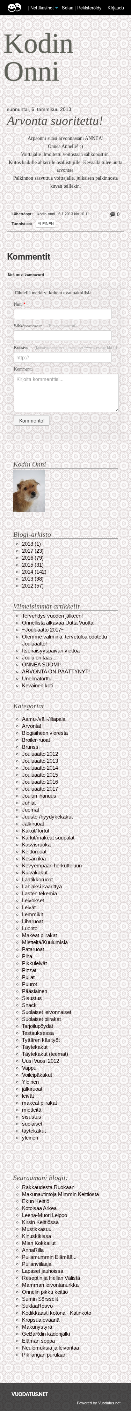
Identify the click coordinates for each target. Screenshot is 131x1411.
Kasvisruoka (36, 845)
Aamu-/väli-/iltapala (43, 719)
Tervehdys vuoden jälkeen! (52, 616)
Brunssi (30, 747)
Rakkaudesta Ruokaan (48, 1187)
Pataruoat (33, 949)
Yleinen (46, 224)
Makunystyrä (37, 1327)
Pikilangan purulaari (44, 1355)
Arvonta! (31, 726)
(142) (34, 572)
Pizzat (29, 970)
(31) (33, 565)
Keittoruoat (34, 851)
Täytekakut (35, 1047)
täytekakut (34, 1131)
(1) (31, 544)
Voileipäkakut (37, 1075)
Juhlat (29, 803)
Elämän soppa (38, 1341)
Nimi (20, 304)
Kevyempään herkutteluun (52, 865)
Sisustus (32, 998)
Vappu (29, 1068)
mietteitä (31, 1110)
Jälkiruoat (33, 824)
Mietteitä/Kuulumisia (45, 942)
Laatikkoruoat (37, 879)
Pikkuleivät (34, 963)
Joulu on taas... (39, 657)
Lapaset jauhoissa (42, 1271)
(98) (33, 579)
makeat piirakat (39, 1103)
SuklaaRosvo (37, 1306)
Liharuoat (32, 921)
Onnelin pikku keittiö (45, 1292)
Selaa (68, 7)
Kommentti (23, 369)
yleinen (30, 1138)
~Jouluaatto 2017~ (43, 630)
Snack (29, 1005)
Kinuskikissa (36, 1236)
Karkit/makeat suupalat (48, 838)
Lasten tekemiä (39, 893)
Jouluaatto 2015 (40, 775)
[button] (56, 8)
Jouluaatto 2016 (40, 782)
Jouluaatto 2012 (40, 754)
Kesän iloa (34, 858)
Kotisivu (65, 347)
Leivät (29, 907)
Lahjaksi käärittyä (42, 886)
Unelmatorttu (36, 678)
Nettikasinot (42, 7)
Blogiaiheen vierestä (45, 733)
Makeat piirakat (39, 935)
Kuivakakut (35, 872)
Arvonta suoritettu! (55, 120)
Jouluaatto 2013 (40, 761)
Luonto (29, 928)
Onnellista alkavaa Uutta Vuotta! (58, 623)
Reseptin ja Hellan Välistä (51, 1278)
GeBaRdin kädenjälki (46, 1334)
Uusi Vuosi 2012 (40, 1061)
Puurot (29, 984)
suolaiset (32, 1124)
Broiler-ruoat (36, 740)
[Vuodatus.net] (30, 1394)
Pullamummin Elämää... (49, 1257)
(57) (33, 586)
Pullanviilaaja (36, 1264)
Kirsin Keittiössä (40, 1222)
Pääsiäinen (34, 991)
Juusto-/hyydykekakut (47, 817)
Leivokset (33, 900)
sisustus (31, 1117)
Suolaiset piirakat (41, 1019)
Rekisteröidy (89, 7)
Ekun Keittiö (35, 1201)
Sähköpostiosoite (45, 326)
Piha (27, 956)
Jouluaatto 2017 (40, 789)
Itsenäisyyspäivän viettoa (51, 651)
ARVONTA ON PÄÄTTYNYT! (56, 671)
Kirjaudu (116, 7)
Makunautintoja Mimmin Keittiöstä (60, 1194)
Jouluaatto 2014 (40, 768)
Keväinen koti (37, 685)
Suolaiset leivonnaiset (46, 1012)
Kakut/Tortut (35, 831)
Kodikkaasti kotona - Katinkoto (56, 1313)
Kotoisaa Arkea (39, 1208)
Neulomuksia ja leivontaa (50, 1348)
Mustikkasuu (36, 1229)
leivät (28, 1096)
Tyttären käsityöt (41, 1040)
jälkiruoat (32, 1089)
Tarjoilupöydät (37, 1026)
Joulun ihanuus (39, 796)
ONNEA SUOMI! (41, 664)
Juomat (30, 810)
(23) (33, 551)
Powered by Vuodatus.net (99, 1402)
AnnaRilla (33, 1250)
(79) (33, 558)
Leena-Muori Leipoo (44, 1215)
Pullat (28, 977)
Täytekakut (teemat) (45, 1054)
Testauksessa (38, 1033)
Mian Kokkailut (39, 1243)
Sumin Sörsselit (40, 1299)
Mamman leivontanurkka (50, 1285)
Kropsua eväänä (40, 1320)
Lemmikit (32, 914)
